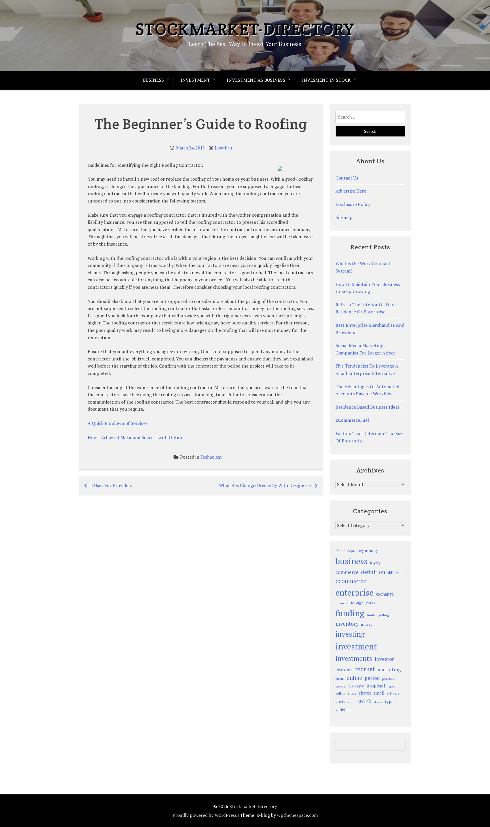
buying (375, 563)
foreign (357, 603)
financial (341, 603)
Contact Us (346, 178)
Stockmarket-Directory (245, 29)
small (379, 693)
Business (153, 80)
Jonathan (223, 148)
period (372, 677)
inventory (346, 623)
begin (351, 551)
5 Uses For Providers (111, 485)
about (340, 550)
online (354, 677)
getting (383, 615)
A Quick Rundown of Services (117, 423)
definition (373, 571)
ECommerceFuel (352, 420)
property (356, 686)
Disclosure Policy (352, 204)
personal (389, 678)
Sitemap (343, 217)
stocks (378, 702)
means (339, 679)
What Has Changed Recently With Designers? (265, 485)
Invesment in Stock (326, 80)
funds (371, 615)
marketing (389, 669)
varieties (342, 709)
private (340, 686)
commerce (346, 572)
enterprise (354, 592)
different (395, 572)
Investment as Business (256, 80)
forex (370, 603)
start (351, 702)
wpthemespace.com (297, 815)
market (365, 669)
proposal (375, 686)
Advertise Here (350, 191)
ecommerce (350, 581)
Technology (211, 457)
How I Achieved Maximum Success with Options (136, 437)
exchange (385, 594)
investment (356, 646)
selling (340, 693)
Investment (195, 80)
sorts (340, 701)
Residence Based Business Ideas (367, 407)
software (393, 693)
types (390, 701)
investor (384, 658)
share (352, 693)
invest (366, 624)
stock (364, 701)
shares (365, 693)
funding (349, 613)
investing (350, 634)
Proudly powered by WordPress (204, 815)
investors (343, 669)
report (392, 686)
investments (353, 658)
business (351, 561)
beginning (367, 550)
